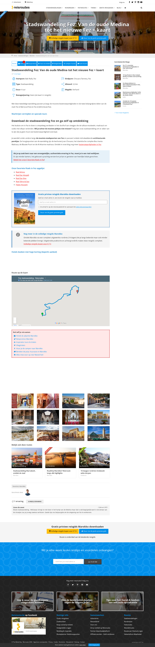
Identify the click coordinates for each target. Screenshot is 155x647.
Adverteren (17, 2)
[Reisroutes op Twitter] (132, 2)
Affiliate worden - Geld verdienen (102, 634)
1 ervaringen (17, 74)
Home (15, 55)
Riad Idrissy (20, 172)
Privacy (51, 642)
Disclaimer (62, 642)
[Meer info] (125, 8)
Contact (82, 642)
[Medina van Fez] (48, 401)
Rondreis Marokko (19, 486)
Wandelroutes (129, 628)
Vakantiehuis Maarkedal (133, 634)
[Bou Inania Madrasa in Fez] (23, 417)
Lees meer (83, 645)
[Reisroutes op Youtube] (141, 2)
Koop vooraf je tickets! (65, 625)
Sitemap (76, 642)
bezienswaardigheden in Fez (90, 144)
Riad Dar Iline (21, 178)
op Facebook (24, 615)
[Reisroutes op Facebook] (129, 2)
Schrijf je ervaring (34, 501)
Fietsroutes (82, 8)
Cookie (56, 642)
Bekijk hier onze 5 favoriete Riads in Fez (28, 160)
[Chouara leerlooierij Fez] (48, 433)
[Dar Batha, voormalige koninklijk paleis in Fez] (99, 401)
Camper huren (70, 64)
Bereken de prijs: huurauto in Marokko (31, 351)
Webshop (29, 2)
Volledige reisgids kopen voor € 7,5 (64, 38)
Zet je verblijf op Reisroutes (100, 628)
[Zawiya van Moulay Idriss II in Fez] (73, 417)
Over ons (93, 625)
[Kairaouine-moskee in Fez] (99, 433)
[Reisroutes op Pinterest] (135, 2)
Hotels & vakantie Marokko (27, 336)
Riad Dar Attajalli (22, 175)
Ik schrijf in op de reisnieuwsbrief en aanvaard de (66, 207)
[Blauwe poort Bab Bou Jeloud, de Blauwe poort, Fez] (73, 433)
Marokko (32, 55)
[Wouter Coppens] (28, 492)
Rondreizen (69, 8)
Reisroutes (21, 7)
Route (14, 63)
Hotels (22, 63)
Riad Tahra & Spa (22, 181)
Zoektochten (61, 621)
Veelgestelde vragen (64, 628)
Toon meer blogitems (122, 113)
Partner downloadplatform (100, 631)
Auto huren (83, 64)
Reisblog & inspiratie (64, 631)
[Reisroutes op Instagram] (138, 2)
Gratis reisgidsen (106, 8)
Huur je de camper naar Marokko (29, 348)
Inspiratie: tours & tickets (26, 342)
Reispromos (32, 64)
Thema (93, 8)
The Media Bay (17, 642)
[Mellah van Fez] (23, 433)
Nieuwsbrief (94, 621)
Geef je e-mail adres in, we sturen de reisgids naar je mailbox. (60, 198)
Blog (119, 8)
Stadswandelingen (53, 8)
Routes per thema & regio (133, 631)
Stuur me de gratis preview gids (94, 38)
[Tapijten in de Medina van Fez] (23, 401)
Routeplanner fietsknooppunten (68, 634)
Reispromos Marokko (24, 339)
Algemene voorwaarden (40, 642)
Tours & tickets (45, 64)
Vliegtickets (58, 64)
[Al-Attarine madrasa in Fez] (48, 417)
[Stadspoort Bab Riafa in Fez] (73, 401)
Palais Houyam (22, 185)
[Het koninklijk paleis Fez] (99, 417)
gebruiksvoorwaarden (84, 207)
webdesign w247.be (137, 642)
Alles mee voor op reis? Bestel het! (29, 355)
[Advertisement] (61, 375)
